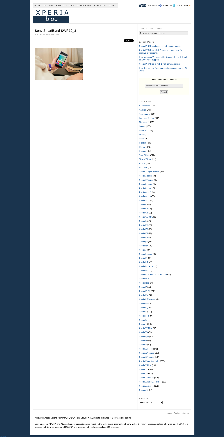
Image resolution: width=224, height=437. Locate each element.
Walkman (143, 167)
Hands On (143, 130)
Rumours (143, 151)
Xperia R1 (143, 303)
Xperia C (143, 204)
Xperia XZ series (146, 357)
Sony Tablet (144, 155)
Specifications (65, 6)
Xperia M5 (143, 270)
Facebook (153, 5)
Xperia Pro (143, 295)
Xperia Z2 (143, 373)
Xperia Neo (144, 283)
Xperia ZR (143, 390)
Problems (143, 143)
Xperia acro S (145, 192)
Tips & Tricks (145, 159)
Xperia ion (143, 246)
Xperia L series (145, 254)
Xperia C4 (143, 213)
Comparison (84, 6)
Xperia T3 (143, 332)
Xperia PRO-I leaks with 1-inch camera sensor (159, 64)
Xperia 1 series (145, 176)
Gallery (48, 6)
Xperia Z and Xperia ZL (149, 361)
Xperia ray (143, 307)
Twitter (168, 5)
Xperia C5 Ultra (146, 217)
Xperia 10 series (146, 180)
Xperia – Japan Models (149, 172)
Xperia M (143, 258)
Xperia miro (144, 279)
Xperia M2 (143, 262)
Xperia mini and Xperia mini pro (153, 274)
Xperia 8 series (145, 188)
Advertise (185, 413)
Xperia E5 (143, 237)
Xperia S (143, 312)
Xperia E (143, 221)
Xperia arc (143, 200)
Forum (112, 6)
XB (38, 34)
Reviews (143, 147)
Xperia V (143, 345)
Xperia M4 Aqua (146, 266)
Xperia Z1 (143, 369)
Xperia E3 (143, 229)
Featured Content (146, 118)
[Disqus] (85, 124)
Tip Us (141, 5)
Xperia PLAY (144, 291)
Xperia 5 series (145, 184)
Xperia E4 (143, 233)
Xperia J (142, 250)
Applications (144, 114)
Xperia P (143, 287)
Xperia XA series (146, 353)
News (141, 139)
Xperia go (143, 241)
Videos (142, 163)
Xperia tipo (144, 336)
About (169, 413)
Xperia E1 (143, 225)
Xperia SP (143, 320)
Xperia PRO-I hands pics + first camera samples (160, 46)
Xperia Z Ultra (145, 365)
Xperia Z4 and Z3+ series (150, 382)
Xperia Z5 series (146, 386)
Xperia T (143, 324)
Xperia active (145, 196)
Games (142, 126)
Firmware (100, 6)
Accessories (144, 106)
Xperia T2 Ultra (145, 328)
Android (142, 110)
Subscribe (182, 5)
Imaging (142, 134)
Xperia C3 (143, 209)
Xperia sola (144, 316)
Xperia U (143, 340)
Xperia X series (146, 349)
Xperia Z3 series (146, 378)
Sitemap (3, 436)
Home (37, 6)
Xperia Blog (108, 15)
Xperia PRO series (147, 299)
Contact (177, 413)
